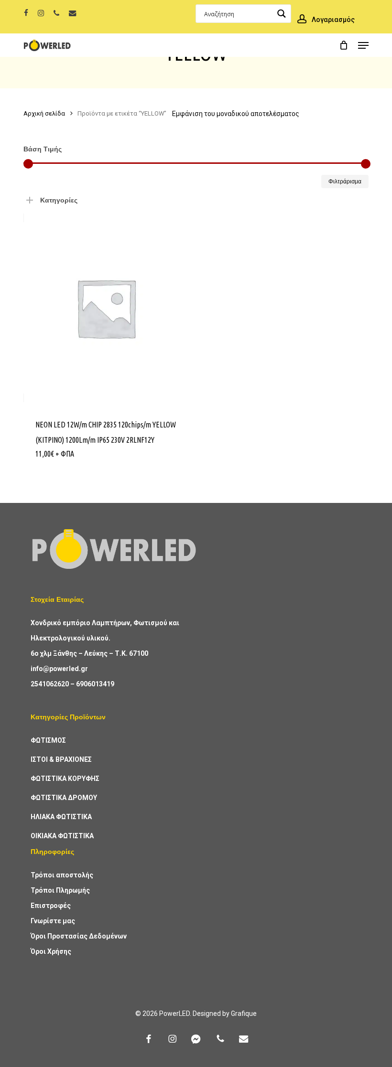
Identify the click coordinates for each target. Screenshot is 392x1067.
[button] (363, 45)
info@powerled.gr (59, 668)
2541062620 (50, 684)
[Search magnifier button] (282, 14)
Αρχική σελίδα (44, 113)
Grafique (244, 1013)
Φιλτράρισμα (344, 181)
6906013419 (95, 684)
